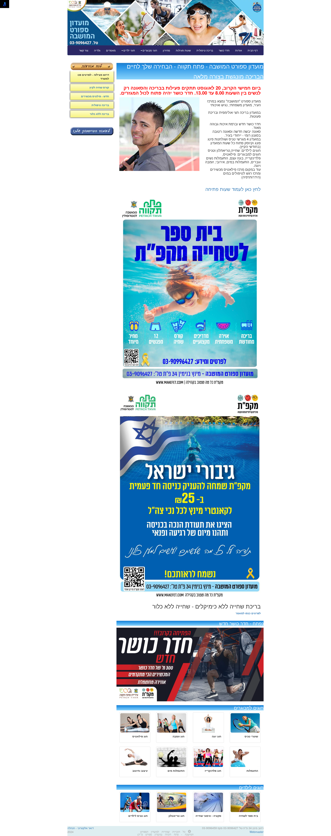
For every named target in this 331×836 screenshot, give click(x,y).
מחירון (166, 50)
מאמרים (111, 50)
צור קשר (83, 50)
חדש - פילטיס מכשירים (95, 96)
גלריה (97, 50)
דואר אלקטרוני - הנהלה (80, 828)
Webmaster (257, 832)
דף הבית (253, 50)
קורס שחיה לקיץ (99, 87)
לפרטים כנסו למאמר (248, 613)
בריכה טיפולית (205, 50)
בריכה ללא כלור (99, 113)
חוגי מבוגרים (150, 50)
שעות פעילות (183, 50)
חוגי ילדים (129, 50)
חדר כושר (224, 50)
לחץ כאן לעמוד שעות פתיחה (233, 189)
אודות (238, 50)
